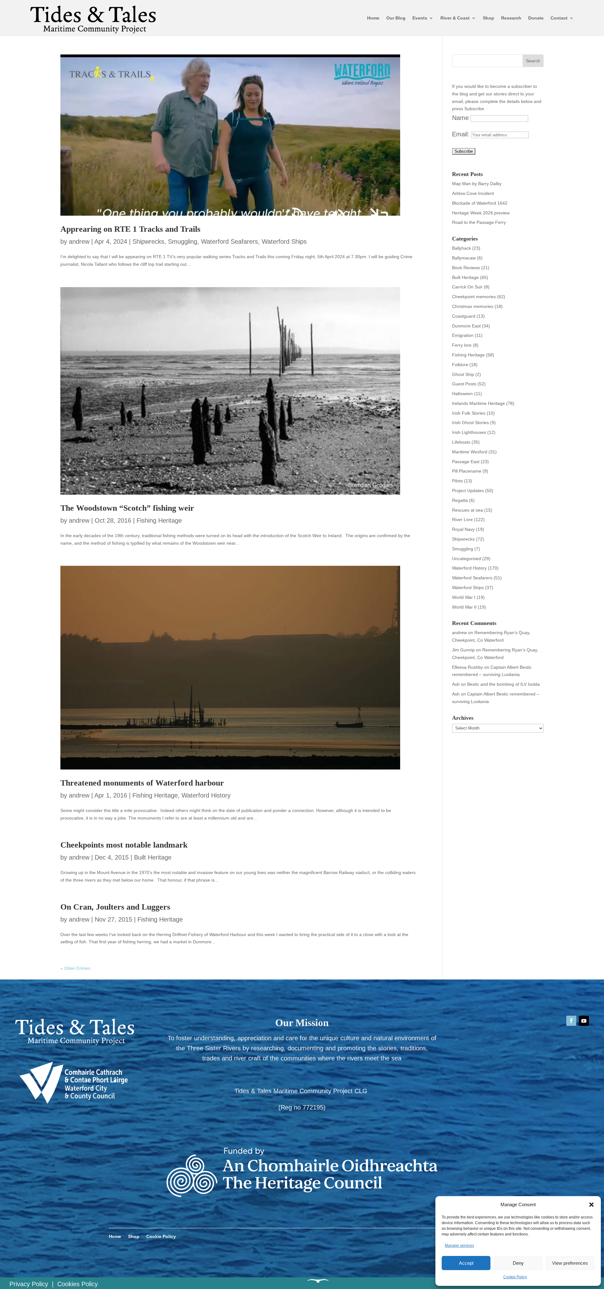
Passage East (465, 461)
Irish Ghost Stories (470, 422)
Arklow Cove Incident (473, 193)
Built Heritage (152, 857)
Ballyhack (461, 248)
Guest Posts (464, 383)
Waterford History (206, 795)
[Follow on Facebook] (571, 1021)
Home (373, 17)
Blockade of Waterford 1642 (479, 203)
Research (511, 17)
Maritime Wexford (469, 451)
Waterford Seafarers (229, 241)
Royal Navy (463, 529)
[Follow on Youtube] (584, 1021)
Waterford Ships (284, 241)
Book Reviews (466, 267)
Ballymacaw (464, 257)
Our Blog (395, 17)
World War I (463, 597)
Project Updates (468, 490)
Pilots (457, 480)
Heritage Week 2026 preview (481, 212)
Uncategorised (466, 558)
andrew (79, 241)
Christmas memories (472, 306)
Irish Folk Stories (468, 413)
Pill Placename (466, 471)
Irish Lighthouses (469, 432)
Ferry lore (462, 345)
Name (460, 117)
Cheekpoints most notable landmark (123, 844)
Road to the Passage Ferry (479, 222)
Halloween (462, 393)
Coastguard (463, 316)
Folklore (460, 364)
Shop (488, 17)
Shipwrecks (148, 241)
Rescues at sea (467, 510)
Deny (518, 1263)
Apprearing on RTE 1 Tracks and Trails (130, 229)
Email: (461, 134)
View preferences (570, 1263)
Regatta (460, 500)
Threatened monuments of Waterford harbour (142, 782)
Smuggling (182, 241)
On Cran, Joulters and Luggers (115, 906)
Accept (466, 1263)
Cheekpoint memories (474, 296)
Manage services (459, 1245)
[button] (591, 1204)
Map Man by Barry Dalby (476, 183)
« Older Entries (75, 968)
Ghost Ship (463, 374)
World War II (464, 607)
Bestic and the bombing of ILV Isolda (503, 684)
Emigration (462, 335)
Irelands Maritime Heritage (478, 403)
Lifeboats (461, 442)
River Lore (462, 519)
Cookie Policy (515, 1277)
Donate (536, 17)
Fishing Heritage (159, 520)
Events (419, 17)
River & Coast (455, 17)
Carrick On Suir (467, 286)
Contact (559, 17)
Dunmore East (466, 325)
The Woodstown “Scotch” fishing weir (127, 508)
